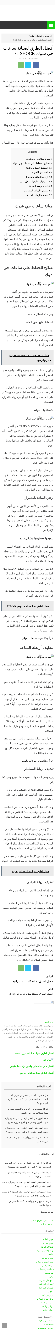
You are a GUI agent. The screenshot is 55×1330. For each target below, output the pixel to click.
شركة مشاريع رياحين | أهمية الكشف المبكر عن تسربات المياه (27, 1139)
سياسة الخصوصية (46, 1328)
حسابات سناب (47, 1224)
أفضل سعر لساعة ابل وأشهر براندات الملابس (32, 1066)
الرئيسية (48, 36)
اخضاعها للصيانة (42, 172)
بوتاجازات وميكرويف (45, 1250)
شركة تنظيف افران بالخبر (42, 1221)
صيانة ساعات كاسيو (32, 760)
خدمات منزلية (48, 1258)
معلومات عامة (47, 1303)
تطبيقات (50, 1254)
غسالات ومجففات (46, 1269)
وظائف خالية (48, 1310)
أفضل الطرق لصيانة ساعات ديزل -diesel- (34, 1053)
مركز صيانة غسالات (45, 1299)
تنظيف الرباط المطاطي (38, 190)
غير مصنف (49, 1273)
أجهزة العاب (48, 1239)
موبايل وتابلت (48, 1306)
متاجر (51, 1291)
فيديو (51, 1276)
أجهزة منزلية (48, 1243)
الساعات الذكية (36, 36)
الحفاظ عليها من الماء (39, 167)
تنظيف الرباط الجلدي (39, 195)
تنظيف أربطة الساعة (40, 186)
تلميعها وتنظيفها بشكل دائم (36, 181)
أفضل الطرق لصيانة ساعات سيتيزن (36, 1073)
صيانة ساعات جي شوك (39, 158)
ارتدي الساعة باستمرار (38, 177)
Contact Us (49, 1324)
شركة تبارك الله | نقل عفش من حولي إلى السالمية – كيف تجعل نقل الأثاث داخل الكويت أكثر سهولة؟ (27, 1099)
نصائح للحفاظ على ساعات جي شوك (32, 163)
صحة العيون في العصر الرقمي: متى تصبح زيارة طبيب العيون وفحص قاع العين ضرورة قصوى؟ (26, 1120)
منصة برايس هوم (46, 1321)
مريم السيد (47, 59)
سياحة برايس (48, 1265)
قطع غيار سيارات (46, 1280)
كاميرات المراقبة (46, 1284)
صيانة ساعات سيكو (32, 638)
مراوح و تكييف (47, 1295)
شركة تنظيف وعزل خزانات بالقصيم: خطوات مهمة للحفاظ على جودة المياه (28, 1111)
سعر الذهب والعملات (45, 1262)
